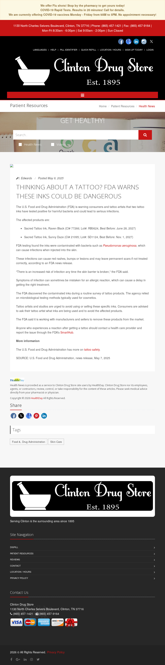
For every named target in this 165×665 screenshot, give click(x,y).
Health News (32, 144)
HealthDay (37, 398)
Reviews (15, 559)
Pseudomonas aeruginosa (119, 245)
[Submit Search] (145, 135)
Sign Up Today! (134, 49)
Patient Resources (122, 106)
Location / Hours (110, 49)
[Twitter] (151, 41)
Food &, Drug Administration (28, 442)
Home (103, 106)
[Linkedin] (136, 41)
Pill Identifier (68, 49)
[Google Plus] (18, 659)
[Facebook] (121, 41)
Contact (15, 565)
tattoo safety (92, 349)
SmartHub (66, 332)
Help (53, 49)
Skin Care (56, 442)
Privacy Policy (19, 578)
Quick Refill (88, 49)
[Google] (128, 41)
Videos (61, 144)
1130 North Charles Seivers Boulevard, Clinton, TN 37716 (51, 25)
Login (150, 49)
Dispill (14, 547)
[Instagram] (144, 41)
